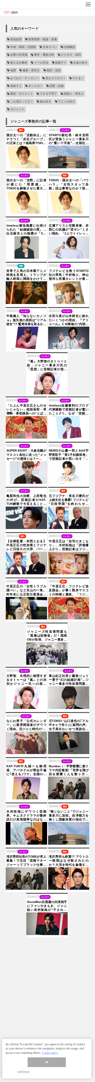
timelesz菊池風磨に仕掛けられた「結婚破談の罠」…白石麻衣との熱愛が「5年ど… (26, 230)
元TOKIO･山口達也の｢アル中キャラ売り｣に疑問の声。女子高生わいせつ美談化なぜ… (69, 725)
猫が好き (45, 101)
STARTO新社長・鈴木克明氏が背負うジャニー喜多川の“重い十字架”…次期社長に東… (69, 139)
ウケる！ (78, 78)
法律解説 (69, 47)
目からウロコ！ (56, 78)
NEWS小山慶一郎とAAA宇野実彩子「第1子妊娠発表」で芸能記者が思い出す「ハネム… (69, 455)
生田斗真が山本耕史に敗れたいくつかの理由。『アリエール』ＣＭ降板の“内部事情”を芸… (69, 320)
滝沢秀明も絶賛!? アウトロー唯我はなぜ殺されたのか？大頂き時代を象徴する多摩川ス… (69, 861)
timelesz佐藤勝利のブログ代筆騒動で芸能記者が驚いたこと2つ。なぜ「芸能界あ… (69, 410)
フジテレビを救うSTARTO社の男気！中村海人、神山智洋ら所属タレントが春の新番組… (69, 275)
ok (47, 1062)
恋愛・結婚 (56, 86)
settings (23, 1071)
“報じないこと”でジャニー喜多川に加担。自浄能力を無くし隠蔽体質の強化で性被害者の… (69, 816)
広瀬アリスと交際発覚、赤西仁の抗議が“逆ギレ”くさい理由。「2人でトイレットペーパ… (69, 230)
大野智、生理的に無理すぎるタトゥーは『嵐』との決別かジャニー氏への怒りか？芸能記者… (26, 680)
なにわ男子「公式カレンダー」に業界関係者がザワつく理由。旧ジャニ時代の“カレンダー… (26, 725)
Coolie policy (50, 1053)
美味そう (16, 86)
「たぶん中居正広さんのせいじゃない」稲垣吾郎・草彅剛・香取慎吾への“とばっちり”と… (26, 410)
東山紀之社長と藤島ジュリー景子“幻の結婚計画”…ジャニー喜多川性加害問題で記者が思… (69, 680)
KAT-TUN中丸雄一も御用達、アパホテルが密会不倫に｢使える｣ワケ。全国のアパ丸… (26, 770)
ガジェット (17, 109)
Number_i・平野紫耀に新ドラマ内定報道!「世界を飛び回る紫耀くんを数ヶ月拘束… (69, 770)
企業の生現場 (18, 55)
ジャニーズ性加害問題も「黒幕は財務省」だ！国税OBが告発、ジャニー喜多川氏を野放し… (47, 636)
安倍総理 (16, 39)
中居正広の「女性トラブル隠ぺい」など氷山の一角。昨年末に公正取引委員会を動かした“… (26, 590)
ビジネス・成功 (71, 55)
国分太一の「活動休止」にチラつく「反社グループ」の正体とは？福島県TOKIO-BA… (26, 139)
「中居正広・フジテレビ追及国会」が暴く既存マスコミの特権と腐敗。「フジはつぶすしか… (69, 590)
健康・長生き (31, 70)
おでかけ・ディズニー (24, 78)
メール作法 (41, 62)
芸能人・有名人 (74, 93)
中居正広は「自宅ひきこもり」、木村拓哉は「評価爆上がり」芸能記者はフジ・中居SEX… (69, 545)
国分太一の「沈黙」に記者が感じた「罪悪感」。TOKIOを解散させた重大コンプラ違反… (26, 184)
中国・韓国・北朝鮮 (23, 47)
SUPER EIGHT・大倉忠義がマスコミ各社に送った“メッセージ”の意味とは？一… (26, 454)
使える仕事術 (18, 62)
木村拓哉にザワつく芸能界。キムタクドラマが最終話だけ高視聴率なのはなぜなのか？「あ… (26, 816)
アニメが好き (66, 101)
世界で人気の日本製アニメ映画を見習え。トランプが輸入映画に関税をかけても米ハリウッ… (26, 275)
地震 (13, 70)
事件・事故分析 (44, 55)
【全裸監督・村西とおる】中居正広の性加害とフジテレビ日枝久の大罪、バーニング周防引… (26, 545)
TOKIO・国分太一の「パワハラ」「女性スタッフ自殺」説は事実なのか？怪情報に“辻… (69, 184)
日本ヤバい (50, 47)
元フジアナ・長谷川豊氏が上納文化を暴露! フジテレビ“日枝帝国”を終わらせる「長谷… (69, 500)
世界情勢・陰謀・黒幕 (42, 39)
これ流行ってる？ (21, 101)
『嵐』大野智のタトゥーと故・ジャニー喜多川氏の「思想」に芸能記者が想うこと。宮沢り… (47, 365)
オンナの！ (35, 86)
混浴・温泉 (53, 70)
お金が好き (80, 62)
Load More (47, 944)
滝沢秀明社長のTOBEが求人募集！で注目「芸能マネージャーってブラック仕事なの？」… (26, 861)
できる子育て (48, 93)
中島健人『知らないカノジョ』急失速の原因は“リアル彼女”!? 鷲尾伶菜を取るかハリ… (26, 320)
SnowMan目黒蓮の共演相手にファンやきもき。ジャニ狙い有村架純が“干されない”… (47, 906)
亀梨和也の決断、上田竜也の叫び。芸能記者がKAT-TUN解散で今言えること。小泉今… (26, 500)
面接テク (60, 62)
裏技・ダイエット (21, 93)
